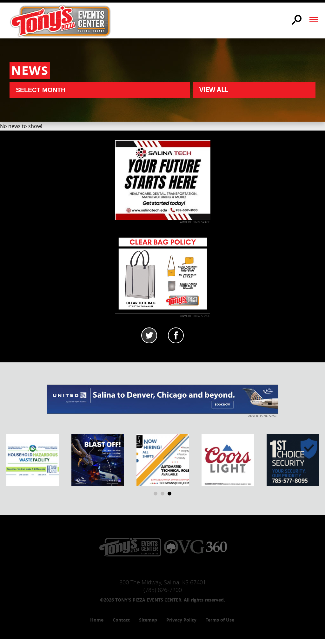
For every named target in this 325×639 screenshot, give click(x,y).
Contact (121, 620)
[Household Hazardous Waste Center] (32, 459)
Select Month (40, 89)
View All (213, 89)
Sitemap (148, 620)
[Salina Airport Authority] (97, 459)
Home (96, 620)
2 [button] (162, 493)
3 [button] (169, 493)
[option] (32, 460)
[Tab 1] (149, 335)
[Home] (60, 20)
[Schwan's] (162, 459)
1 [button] (155, 493)
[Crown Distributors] (228, 459)
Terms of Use (220, 620)
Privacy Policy (181, 620)
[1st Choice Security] (293, 459)
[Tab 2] (176, 335)
